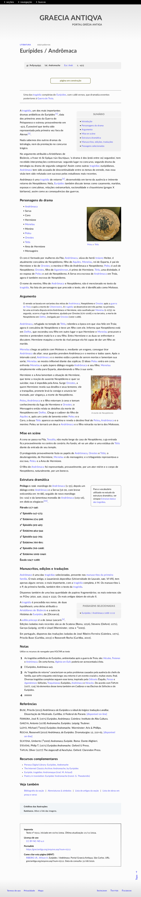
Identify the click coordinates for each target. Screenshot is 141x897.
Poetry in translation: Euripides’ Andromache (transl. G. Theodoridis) (57, 776)
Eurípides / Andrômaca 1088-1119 (98, 613)
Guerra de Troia (45, 98)
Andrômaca (26, 170)
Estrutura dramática (91, 138)
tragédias (95, 166)
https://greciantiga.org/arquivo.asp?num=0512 (48, 849)
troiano (99, 258)
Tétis (97, 245)
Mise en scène (88, 134)
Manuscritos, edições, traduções (97, 142)
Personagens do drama (93, 126)
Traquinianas (53, 683)
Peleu (89, 245)
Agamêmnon (61, 270)
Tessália (51, 439)
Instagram (102, 890)
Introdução (87, 121)
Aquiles (77, 262)
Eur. (68, 65)
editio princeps (30, 620)
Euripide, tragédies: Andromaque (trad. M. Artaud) (48, 772)
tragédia (37, 95)
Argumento (87, 129)
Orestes (29, 238)
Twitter (114, 890)
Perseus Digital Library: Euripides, (46, 765)
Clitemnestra (56, 307)
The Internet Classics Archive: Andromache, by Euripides (51, 768)
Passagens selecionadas (93, 146)
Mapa (40, 891)
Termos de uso (14, 891)
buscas (42, 2)
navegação (26, 2)
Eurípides (61, 95)
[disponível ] (97, 714)
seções (10, 2)
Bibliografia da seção (34, 791)
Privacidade (29, 891)
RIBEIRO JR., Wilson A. (37, 858)
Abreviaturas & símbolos (59, 791)
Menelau (30, 224)
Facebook (127, 890)
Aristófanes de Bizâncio (33, 610)
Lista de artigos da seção (87, 791)
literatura (25, 44)
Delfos (43, 317)
